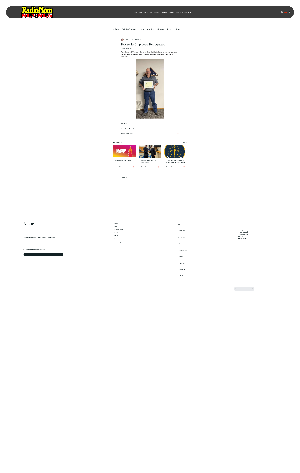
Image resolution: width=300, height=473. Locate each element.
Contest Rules (181, 263)
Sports (142, 29)
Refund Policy (181, 237)
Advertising (117, 242)
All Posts (116, 29)
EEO (179, 243)
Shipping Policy (182, 230)
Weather (116, 235)
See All (185, 142)
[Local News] (125, 245)
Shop (115, 226)
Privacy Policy (181, 269)
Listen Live (117, 232)
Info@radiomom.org (243, 231)
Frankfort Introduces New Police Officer (148, 161)
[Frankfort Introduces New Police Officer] (150, 151)
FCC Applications (182, 250)
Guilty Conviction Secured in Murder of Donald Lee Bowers (175, 161)
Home (116, 223)
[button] (289, 12)
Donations (117, 239)
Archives (177, 29)
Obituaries (160, 29)
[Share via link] (133, 128)
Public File (180, 256)
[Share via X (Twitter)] (125, 128)
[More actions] (178, 40)
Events (169, 29)
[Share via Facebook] (122, 128)
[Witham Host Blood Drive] (124, 151)
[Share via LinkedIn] (129, 128)
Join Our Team (181, 276)
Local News (150, 29)
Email (25, 242)
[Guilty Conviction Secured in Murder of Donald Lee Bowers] (175, 151)
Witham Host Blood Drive (123, 160)
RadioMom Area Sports (129, 29)
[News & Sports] (125, 229)
